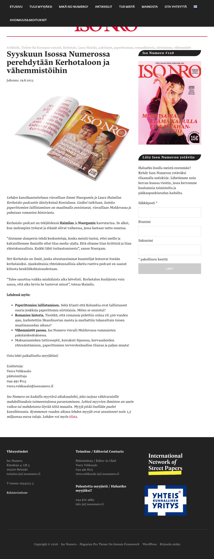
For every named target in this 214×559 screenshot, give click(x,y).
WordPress (150, 544)
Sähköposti (147, 203)
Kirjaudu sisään (170, 544)
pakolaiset (105, 47)
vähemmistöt (182, 47)
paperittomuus (123, 47)
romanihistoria (144, 47)
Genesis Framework (126, 544)
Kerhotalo (69, 47)
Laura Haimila (87, 47)
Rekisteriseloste (17, 493)
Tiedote (26, 47)
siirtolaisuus (164, 47)
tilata (73, 417)
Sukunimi (145, 240)
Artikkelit (13, 47)
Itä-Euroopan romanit (46, 47)
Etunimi (144, 222)
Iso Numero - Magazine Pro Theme (84, 544)
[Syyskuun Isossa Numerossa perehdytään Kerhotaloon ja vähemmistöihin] (72, 193)
